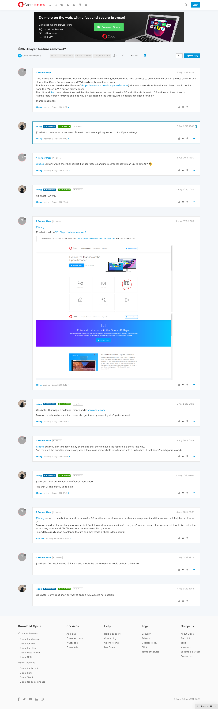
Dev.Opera (110, 647)
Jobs (183, 642)
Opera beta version (30, 652)
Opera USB (26, 657)
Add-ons (71, 633)
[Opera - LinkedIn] (36, 699)
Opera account (75, 638)
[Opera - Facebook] (18, 699)
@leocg (58, 158)
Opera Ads (72, 647)
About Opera (188, 633)
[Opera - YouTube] (30, 699)
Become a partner (190, 651)
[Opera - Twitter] (24, 699)
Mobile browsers (26, 662)
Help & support (112, 633)
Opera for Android (29, 668)
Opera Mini (26, 673)
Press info (186, 638)
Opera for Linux (28, 648)
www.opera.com (96, 410)
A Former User (43, 72)
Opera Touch (27, 677)
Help (107, 626)
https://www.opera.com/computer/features (105, 85)
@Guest (79, 126)
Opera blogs (110, 638)
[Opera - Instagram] (42, 699)
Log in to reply (192, 56)
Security (146, 633)
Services (73, 626)
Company (187, 626)
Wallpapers (72, 642)
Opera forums (111, 642)
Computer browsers (28, 633)
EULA (144, 647)
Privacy (146, 638)
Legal (146, 626)
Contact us (186, 656)
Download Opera (111, 27)
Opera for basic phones (32, 682)
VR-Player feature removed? (70, 232)
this (52, 92)
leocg (39, 126)
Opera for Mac (27, 643)
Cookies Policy (149, 642)
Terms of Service (150, 651)
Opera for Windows (32, 55)
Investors (186, 647)
